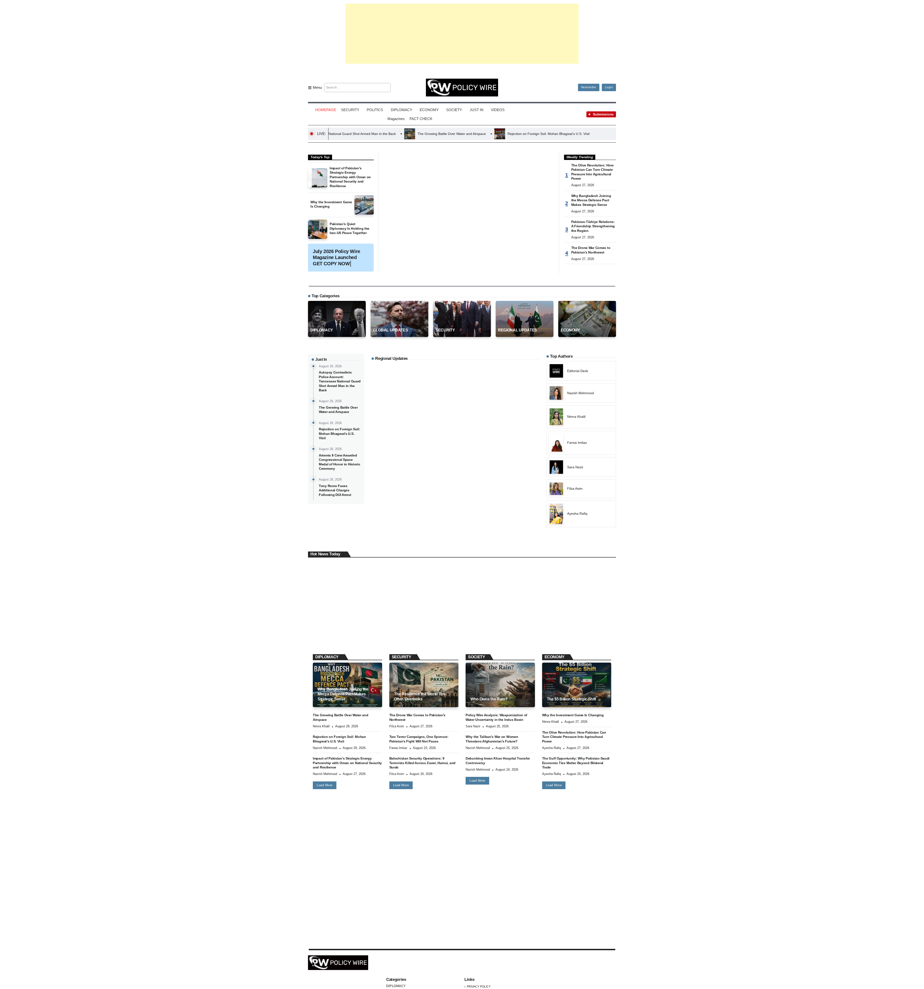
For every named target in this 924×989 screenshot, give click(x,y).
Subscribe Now (462, 516)
